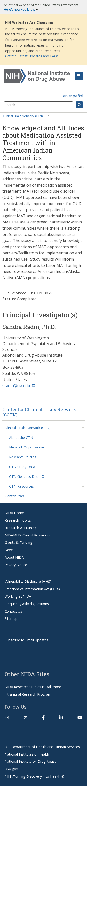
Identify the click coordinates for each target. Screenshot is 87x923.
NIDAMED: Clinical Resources (28, 535)
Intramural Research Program (28, 694)
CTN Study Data (22, 466)
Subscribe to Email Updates (26, 640)
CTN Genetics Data (24, 476)
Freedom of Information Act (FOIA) (32, 589)
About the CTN (21, 437)
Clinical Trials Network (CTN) (23, 116)
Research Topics (18, 520)
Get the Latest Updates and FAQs (31, 56)
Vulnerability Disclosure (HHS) (28, 581)
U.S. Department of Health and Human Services (42, 746)
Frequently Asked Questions (27, 604)
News (9, 550)
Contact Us (13, 611)
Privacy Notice (16, 564)
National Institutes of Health (27, 754)
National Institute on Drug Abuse (31, 761)
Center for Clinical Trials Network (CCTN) (39, 412)
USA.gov (11, 769)
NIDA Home (14, 512)
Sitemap (11, 618)
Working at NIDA (18, 596)
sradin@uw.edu (16, 385)
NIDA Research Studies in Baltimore (33, 686)
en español (73, 96)
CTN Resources (21, 486)
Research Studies (22, 457)
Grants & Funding (18, 542)
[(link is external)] (25, 717)
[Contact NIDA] (7, 717)
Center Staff (14, 496)
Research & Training (21, 527)
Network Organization (26, 447)
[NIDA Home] (37, 76)
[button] (79, 76)
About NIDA (14, 557)
